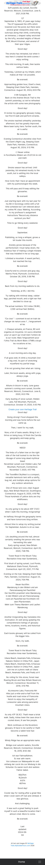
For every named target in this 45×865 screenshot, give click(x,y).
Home (21, 861)
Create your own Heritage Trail (23, 409)
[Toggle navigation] (39, 862)
